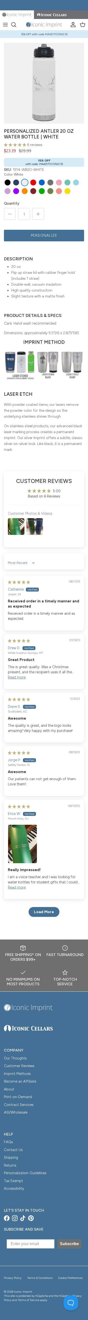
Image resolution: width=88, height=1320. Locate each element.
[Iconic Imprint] (44, 25)
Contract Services (18, 1105)
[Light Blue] (76, 182)
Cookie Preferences (70, 1278)
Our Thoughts (15, 1058)
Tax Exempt (13, 1181)
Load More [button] (44, 911)
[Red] (33, 182)
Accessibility (14, 1188)
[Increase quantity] (38, 214)
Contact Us (13, 1150)
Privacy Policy (13, 1278)
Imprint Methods (17, 1074)
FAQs (8, 1142)
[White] (24, 182)
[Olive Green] (50, 191)
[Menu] (5, 24)
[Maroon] (33, 191)
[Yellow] (67, 191)
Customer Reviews (19, 1066)
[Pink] (59, 182)
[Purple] (16, 191)
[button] (15, 145)
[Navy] (16, 182)
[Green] (41, 191)
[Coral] (59, 191)
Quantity (11, 203)
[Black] (7, 182)
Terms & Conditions (40, 1278)
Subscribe (69, 1244)
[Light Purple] (7, 191)
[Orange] (24, 191)
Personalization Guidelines (25, 1173)
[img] (19, 582)
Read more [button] (17, 677)
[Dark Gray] (50, 182)
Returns (10, 1165)
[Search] (16, 24)
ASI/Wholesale (15, 1112)
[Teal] (67, 182)
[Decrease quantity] (10, 214)
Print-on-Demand (18, 1097)
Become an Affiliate (20, 1081)
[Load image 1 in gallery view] (44, 83)
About (9, 1089)
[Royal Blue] (41, 182)
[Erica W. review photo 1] (44, 844)
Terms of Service (28, 1300)
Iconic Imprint (23, 1291)
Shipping (11, 1157)
